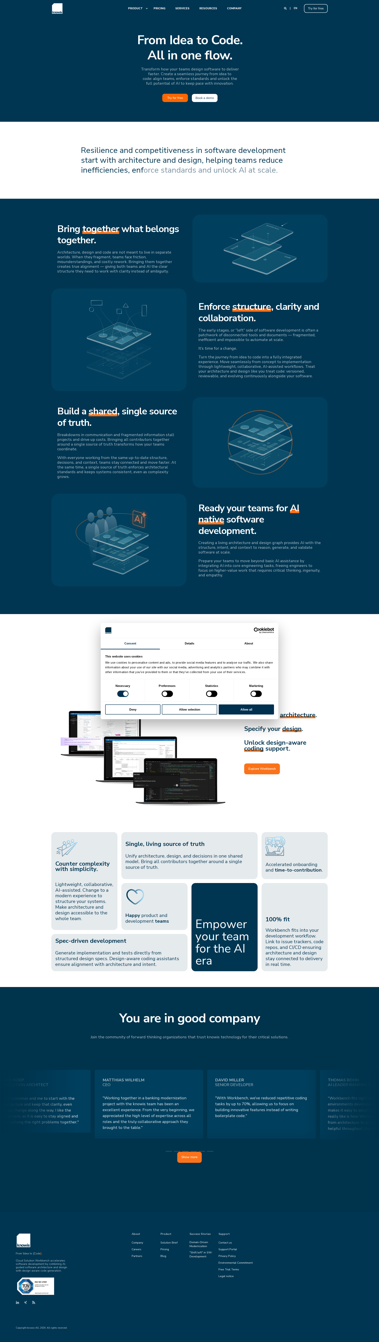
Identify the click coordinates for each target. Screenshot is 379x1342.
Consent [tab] (130, 643)
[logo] (23, 1240)
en (295, 8)
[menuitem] (136, 8)
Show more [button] (189, 1157)
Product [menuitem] (165, 1234)
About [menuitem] (136, 1234)
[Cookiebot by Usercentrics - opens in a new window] (256, 630)
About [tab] (248, 643)
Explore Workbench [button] (262, 769)
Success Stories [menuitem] (200, 1234)
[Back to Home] (57, 8)
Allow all (246, 709)
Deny (132, 709)
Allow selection (189, 709)
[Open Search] (285, 8)
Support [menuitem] (224, 1234)
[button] (371, 1334)
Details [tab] (189, 643)
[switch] (167, 694)
